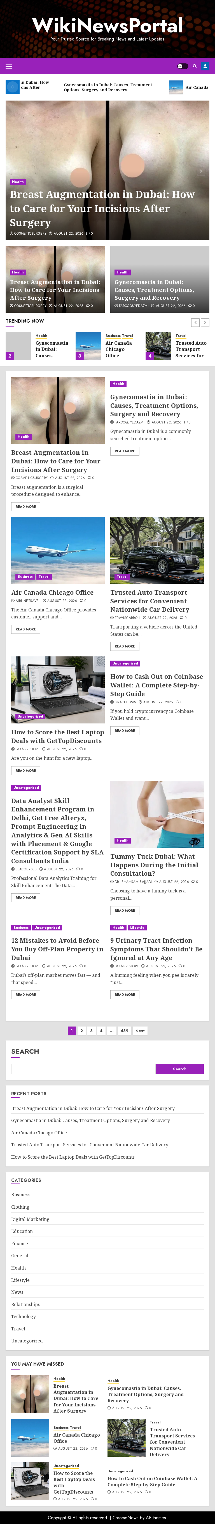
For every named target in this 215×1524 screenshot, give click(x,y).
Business (113, 336)
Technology (23, 1316)
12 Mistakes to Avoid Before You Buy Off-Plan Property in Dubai (57, 949)
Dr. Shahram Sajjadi (133, 882)
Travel (127, 336)
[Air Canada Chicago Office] (88, 346)
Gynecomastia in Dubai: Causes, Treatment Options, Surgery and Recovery (154, 289)
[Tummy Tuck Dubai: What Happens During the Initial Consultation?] (157, 814)
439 (124, 1031)
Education (22, 1231)
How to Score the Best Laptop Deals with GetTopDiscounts (57, 736)
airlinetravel (28, 601)
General (19, 1255)
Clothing (20, 1207)
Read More (26, 506)
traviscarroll (128, 618)
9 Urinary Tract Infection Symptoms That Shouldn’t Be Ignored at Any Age (156, 949)
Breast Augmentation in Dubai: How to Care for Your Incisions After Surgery (102, 208)
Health (18, 181)
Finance (19, 1243)
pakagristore (28, 749)
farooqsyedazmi (134, 306)
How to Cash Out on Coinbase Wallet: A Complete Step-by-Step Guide (156, 685)
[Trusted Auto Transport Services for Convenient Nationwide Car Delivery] (158, 346)
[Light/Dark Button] (182, 66)
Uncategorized (30, 716)
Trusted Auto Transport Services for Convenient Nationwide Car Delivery (191, 358)
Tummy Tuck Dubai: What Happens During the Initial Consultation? (154, 865)
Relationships (25, 1304)
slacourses (26, 869)
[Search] (194, 66)
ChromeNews (126, 1518)
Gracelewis (125, 702)
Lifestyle (137, 927)
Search (25, 1051)
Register (205, 66)
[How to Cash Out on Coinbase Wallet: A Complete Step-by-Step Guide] (157, 663)
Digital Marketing (30, 1219)
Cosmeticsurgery (30, 234)
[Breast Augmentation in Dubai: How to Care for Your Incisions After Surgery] (58, 410)
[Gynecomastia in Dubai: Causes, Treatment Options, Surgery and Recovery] (18, 346)
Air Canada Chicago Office (119, 349)
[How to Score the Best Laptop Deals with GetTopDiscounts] (58, 689)
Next (140, 1031)
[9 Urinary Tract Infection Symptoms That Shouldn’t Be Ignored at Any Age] (157, 927)
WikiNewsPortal (107, 25)
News (17, 1292)
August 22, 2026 (68, 234)
